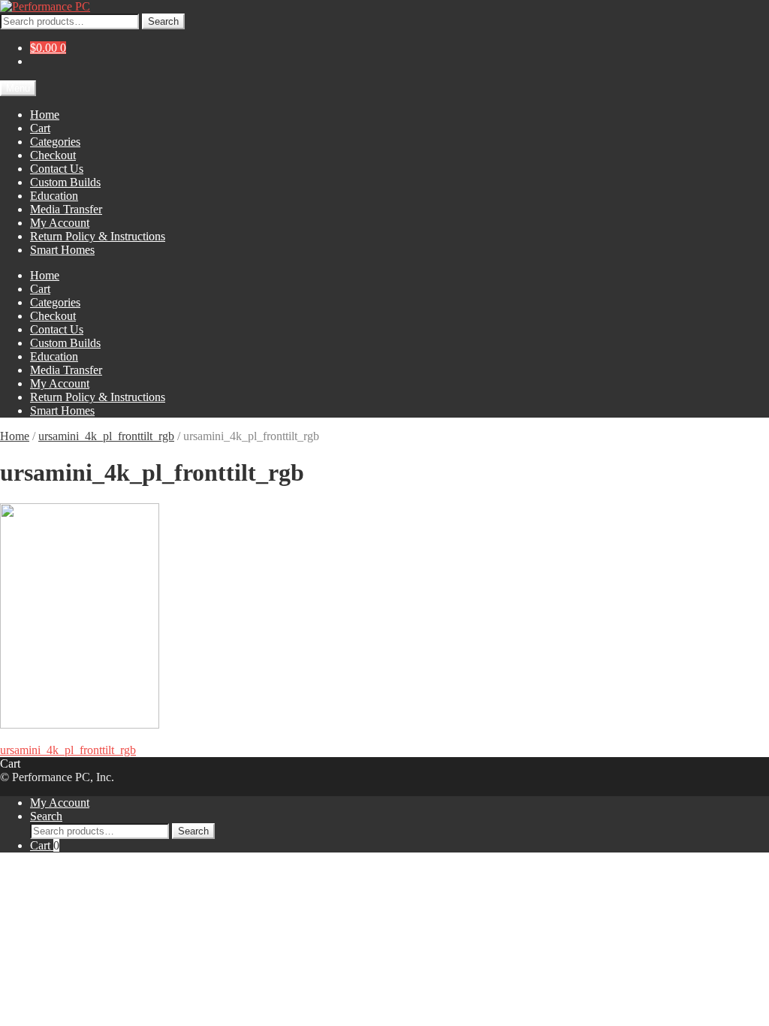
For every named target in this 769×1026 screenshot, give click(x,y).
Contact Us (56, 168)
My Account (59, 222)
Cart (40, 128)
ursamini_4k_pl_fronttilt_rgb (106, 436)
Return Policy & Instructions (97, 236)
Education (54, 195)
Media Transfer (66, 209)
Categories (55, 141)
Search (163, 21)
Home (44, 114)
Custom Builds (65, 182)
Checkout (53, 155)
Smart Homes (62, 249)
